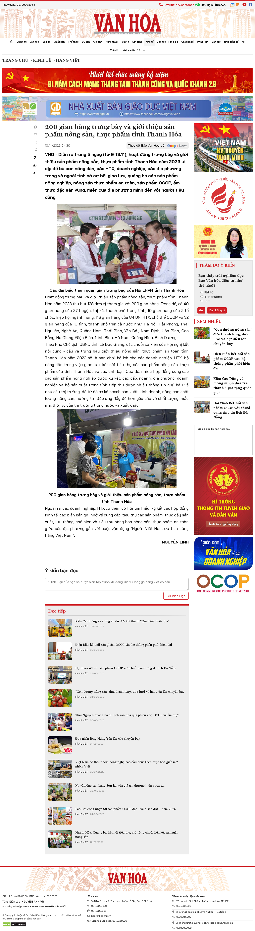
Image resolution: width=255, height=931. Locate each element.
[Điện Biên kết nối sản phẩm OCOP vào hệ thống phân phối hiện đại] (60, 651)
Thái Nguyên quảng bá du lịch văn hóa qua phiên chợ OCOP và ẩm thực (127, 715)
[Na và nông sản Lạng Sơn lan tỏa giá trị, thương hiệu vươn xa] (60, 792)
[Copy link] (35, 150)
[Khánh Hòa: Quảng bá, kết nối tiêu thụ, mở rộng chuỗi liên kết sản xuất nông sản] (60, 839)
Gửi (201, 310)
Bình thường (213, 297)
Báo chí (46, 41)
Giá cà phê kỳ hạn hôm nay (213, 428)
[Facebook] (35, 127)
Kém (207, 301)
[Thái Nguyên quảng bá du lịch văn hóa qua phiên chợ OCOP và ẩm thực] (60, 722)
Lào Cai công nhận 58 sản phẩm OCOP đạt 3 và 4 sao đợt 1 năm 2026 (125, 808)
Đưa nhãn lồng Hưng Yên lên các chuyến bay (107, 738)
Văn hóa (34, 41)
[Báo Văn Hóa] (127, 878)
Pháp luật (202, 41)
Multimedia (129, 50)
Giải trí (125, 41)
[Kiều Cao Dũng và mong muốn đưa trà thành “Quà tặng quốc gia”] (60, 628)
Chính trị (21, 41)
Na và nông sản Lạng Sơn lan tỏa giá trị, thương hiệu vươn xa (119, 785)
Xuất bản (59, 41)
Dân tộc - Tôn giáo (167, 41)
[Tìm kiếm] (138, 50)
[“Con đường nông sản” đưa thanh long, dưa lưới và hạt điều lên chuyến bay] (60, 698)
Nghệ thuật (112, 41)
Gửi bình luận (176, 596)
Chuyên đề (187, 41)
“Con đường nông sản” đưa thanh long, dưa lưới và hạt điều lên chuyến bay (129, 691)
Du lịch (86, 41)
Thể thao (73, 41)
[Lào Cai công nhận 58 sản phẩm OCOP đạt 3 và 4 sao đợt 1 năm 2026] (60, 816)
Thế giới (114, 50)
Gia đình (97, 41)
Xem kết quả (217, 310)
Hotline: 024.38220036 (179, 5)
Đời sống (137, 41)
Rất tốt (209, 292)
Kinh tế (150, 41)
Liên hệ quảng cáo (213, 5)
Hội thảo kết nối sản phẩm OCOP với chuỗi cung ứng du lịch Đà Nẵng (125, 668)
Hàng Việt (81, 626)
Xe (243, 41)
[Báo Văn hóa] (127, 23)
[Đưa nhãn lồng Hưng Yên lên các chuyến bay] (60, 745)
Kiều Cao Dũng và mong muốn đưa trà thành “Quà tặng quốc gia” (122, 621)
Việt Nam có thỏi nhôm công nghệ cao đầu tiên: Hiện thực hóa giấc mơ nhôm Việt (126, 764)
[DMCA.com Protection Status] (14, 924)
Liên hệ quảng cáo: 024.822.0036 (109, 920)
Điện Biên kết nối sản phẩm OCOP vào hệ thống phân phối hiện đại (123, 644)
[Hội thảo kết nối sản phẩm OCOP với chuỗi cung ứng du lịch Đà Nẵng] (60, 675)
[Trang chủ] (12, 42)
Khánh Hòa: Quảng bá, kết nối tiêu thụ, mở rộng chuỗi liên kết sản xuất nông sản (126, 834)
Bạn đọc (216, 41)
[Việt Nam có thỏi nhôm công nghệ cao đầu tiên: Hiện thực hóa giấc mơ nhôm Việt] (60, 769)
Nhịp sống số (231, 41)
